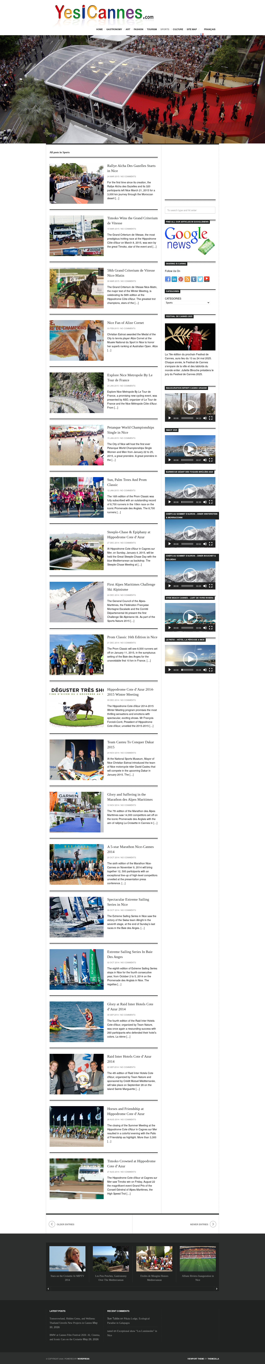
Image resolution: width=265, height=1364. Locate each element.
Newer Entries (199, 1224)
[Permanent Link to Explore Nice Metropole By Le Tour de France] (77, 392)
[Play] (169, 418)
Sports (164, 29)
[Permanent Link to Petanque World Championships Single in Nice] (77, 445)
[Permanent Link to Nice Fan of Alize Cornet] (77, 340)
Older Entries (65, 1224)
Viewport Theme (195, 1359)
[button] (190, 407)
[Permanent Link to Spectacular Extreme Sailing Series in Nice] (77, 917)
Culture (178, 29)
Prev (48, 1288)
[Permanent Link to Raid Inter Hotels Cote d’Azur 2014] (77, 1074)
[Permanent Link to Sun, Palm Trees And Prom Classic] (77, 497)
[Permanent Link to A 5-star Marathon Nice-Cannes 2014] (77, 864)
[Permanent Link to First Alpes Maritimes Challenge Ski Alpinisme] (77, 602)
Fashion (138, 29)
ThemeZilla (213, 1359)
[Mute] (205, 418)
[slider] (187, 418)
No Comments (128, 176)
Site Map (192, 29)
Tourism (152, 29)
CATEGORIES (173, 298)
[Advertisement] (190, 175)
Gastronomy (114, 29)
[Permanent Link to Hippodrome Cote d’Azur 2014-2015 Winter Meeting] (77, 707)
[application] (190, 407)
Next (216, 1288)
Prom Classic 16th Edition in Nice (132, 637)
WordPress (83, 1359)
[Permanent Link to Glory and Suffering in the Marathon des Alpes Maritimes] (77, 812)
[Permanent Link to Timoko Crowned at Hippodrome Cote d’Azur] (77, 1178)
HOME (99, 29)
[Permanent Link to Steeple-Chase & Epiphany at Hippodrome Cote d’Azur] (77, 549)
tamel (110, 1331)
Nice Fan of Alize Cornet (125, 323)
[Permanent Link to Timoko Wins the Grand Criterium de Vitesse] (77, 235)
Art (128, 29)
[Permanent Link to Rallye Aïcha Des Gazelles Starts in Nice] (77, 183)
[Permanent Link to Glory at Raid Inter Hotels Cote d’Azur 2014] (77, 1021)
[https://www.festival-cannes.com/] (190, 336)
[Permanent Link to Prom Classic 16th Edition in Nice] (77, 654)
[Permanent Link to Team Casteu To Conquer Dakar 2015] (77, 759)
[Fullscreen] (211, 418)
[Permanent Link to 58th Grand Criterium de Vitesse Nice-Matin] (77, 288)
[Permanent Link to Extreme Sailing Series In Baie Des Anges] (77, 969)
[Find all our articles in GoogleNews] (190, 253)
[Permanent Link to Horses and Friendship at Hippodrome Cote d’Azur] (77, 1126)
